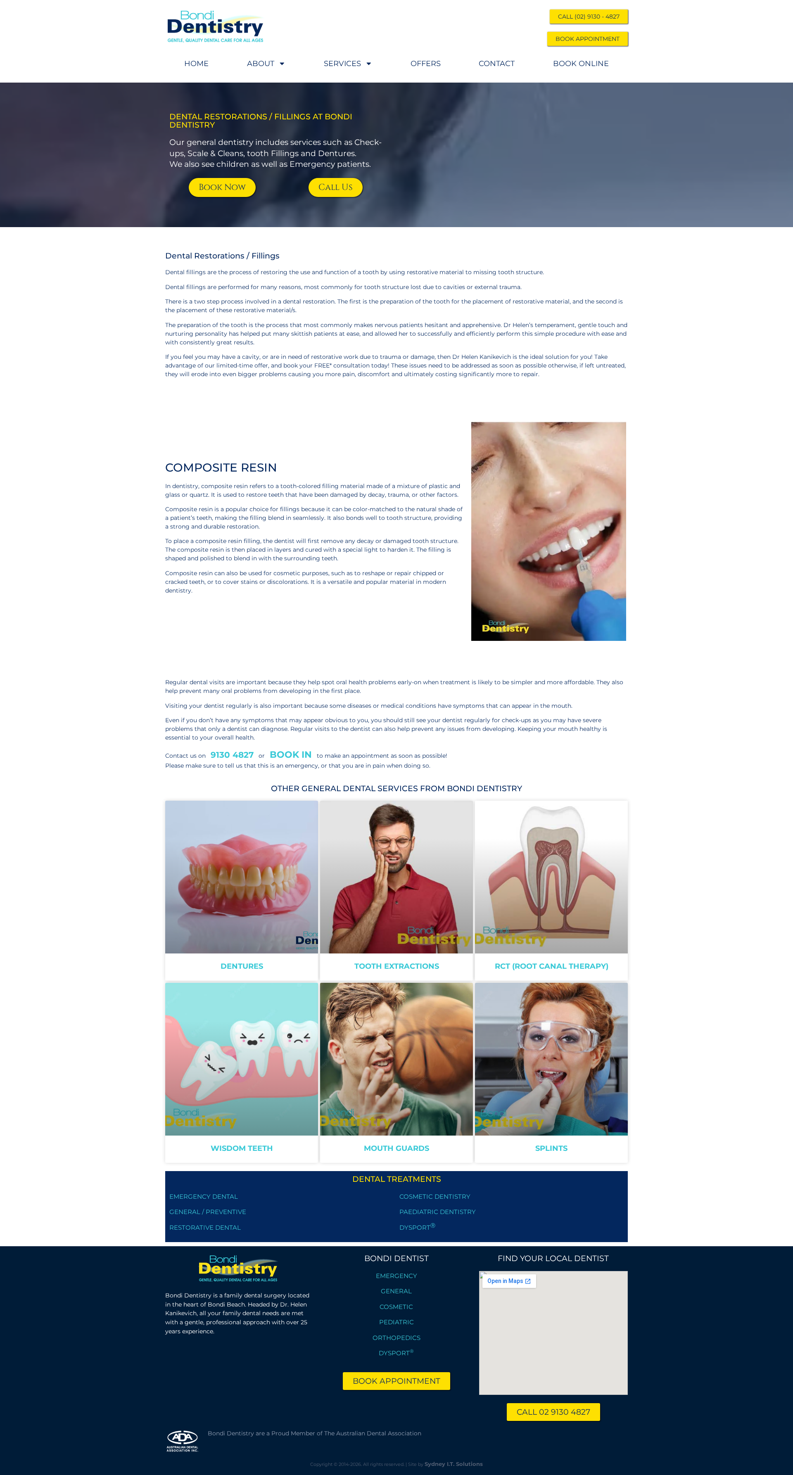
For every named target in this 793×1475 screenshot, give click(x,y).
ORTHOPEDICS (396, 1338)
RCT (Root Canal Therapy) (551, 966)
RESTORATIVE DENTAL (205, 1227)
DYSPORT (417, 1227)
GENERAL (396, 1291)
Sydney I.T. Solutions (454, 1464)
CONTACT (497, 63)
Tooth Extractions (396, 966)
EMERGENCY (396, 1276)
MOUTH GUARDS (396, 1148)
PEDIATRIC (396, 1322)
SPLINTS (551, 1148)
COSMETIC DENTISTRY (434, 1196)
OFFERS (426, 63)
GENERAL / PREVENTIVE (207, 1212)
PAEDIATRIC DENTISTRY (437, 1212)
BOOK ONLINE (581, 63)
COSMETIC (396, 1307)
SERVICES (342, 63)
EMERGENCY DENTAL (203, 1196)
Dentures (242, 966)
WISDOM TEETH (242, 1148)
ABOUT (260, 63)
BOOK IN (291, 754)
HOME (196, 63)
